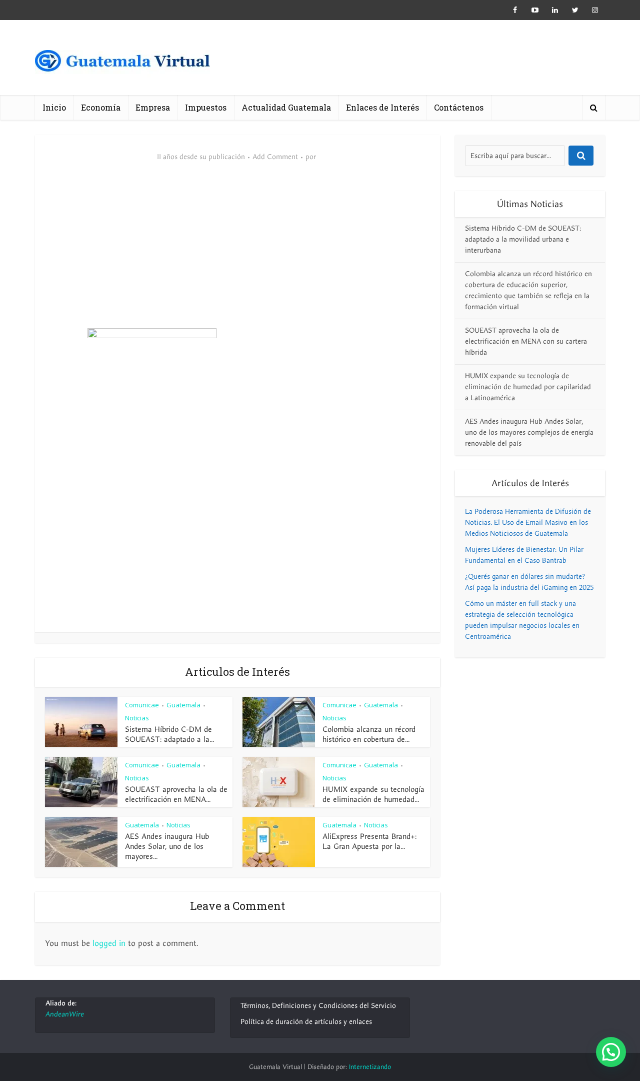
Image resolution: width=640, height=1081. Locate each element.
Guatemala (183, 704)
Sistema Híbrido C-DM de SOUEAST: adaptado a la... (169, 734)
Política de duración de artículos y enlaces (306, 1021)
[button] (611, 1052)
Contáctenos (459, 107)
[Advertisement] (238, 253)
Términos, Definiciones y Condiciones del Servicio (318, 1005)
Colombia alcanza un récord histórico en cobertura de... (369, 734)
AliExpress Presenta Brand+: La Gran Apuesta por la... (369, 841)
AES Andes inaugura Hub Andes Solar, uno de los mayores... (167, 846)
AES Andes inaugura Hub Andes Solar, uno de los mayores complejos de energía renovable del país (529, 432)
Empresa (153, 107)
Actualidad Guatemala (286, 107)
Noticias (137, 717)
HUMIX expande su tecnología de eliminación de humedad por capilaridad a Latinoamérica (528, 387)
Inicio (54, 107)
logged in (109, 943)
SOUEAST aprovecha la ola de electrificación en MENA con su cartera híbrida (526, 341)
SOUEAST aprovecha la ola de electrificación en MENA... (176, 794)
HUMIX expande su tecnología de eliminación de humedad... (373, 794)
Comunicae (142, 704)
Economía (100, 107)
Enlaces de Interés (382, 107)
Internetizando (370, 1066)
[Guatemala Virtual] (122, 64)
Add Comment (275, 157)
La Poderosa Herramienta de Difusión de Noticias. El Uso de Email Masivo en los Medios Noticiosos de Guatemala (528, 522)
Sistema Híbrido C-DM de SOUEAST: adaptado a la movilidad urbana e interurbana (523, 239)
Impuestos (205, 107)
